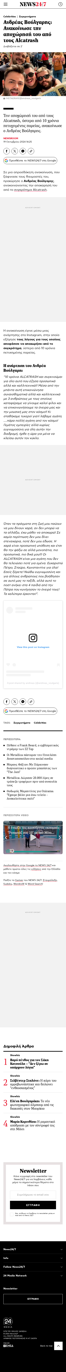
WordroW (19, 884)
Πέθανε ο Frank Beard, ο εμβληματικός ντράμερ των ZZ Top (33, 747)
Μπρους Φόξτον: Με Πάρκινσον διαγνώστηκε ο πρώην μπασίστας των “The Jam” (32, 768)
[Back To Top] (58, 1346)
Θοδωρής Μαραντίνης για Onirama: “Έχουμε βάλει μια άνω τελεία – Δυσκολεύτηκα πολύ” (30, 795)
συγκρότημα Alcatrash (30, 189)
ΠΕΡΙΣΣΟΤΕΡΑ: (12, 739)
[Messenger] (23, 151)
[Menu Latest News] (60, 4)
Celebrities (10, 17)
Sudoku (7, 884)
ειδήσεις (36, 869)
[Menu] (5, 4)
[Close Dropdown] (62, 1249)
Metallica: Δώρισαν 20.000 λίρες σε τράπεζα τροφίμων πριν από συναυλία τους (32, 781)
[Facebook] (6, 151)
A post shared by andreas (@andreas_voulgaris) (33, 683)
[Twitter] (15, 151)
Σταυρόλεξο (50, 880)
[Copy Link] (31, 151)
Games (19, 880)
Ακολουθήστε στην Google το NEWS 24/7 (27, 865)
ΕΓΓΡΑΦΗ (33, 1299)
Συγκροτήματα (27, 17)
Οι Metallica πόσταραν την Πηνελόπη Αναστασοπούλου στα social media (31, 757)
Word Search (35, 884)
